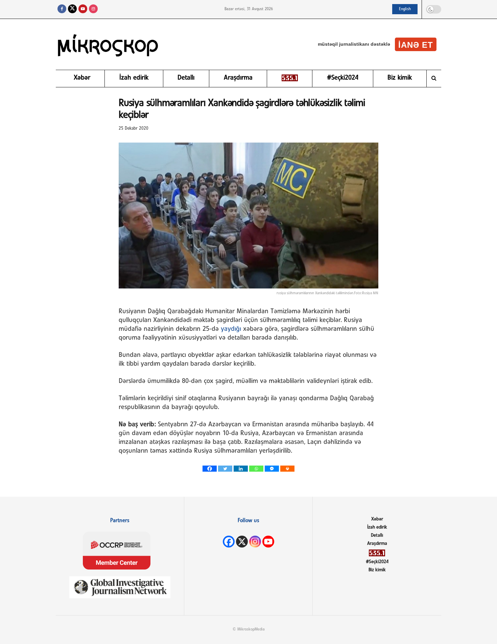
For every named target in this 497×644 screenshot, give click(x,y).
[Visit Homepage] (108, 44)
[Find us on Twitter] (72, 9)
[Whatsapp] (256, 469)
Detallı (186, 78)
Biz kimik (399, 78)
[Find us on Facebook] (61, 9)
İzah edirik (133, 78)
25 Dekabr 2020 (133, 128)
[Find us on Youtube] (82, 9)
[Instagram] (255, 542)
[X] (242, 542)
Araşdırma (238, 78)
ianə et (415, 44)
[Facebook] (210, 469)
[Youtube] (268, 542)
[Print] (287, 469)
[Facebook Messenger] (272, 469)
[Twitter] (225, 469)
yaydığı (231, 329)
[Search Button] (433, 78)
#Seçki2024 (342, 78)
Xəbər (82, 78)
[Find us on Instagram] (93, 9)
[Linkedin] (241, 469)
